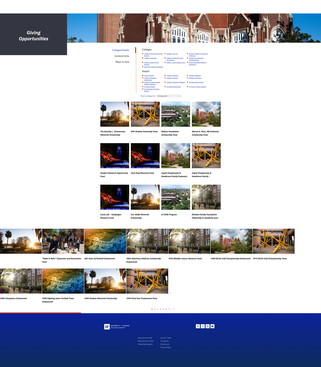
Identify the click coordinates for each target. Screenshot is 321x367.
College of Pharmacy (195, 78)
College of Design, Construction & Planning (198, 55)
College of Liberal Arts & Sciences (151, 63)
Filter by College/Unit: (148, 96)
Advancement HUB (145, 338)
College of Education (150, 58)
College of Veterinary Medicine (175, 82)
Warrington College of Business (153, 67)
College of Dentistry (172, 75)
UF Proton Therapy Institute (197, 87)
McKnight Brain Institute (196, 82)
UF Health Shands (149, 87)
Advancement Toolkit (146, 341)
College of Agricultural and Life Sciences (153, 55)
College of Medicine (195, 75)
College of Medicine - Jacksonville (150, 79)
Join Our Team (165, 338)
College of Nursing (172, 78)
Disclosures (164, 344)
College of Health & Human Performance (174, 59)
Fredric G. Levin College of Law (175, 62)
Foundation (164, 341)
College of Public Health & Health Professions (152, 83)
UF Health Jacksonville (173, 87)
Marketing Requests (145, 344)
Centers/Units (122, 55)
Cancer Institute (149, 75)
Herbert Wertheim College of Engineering (197, 63)
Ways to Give (122, 61)
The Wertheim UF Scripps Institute (151, 90)
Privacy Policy (165, 347)
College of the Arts (172, 54)
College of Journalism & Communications (196, 59)
